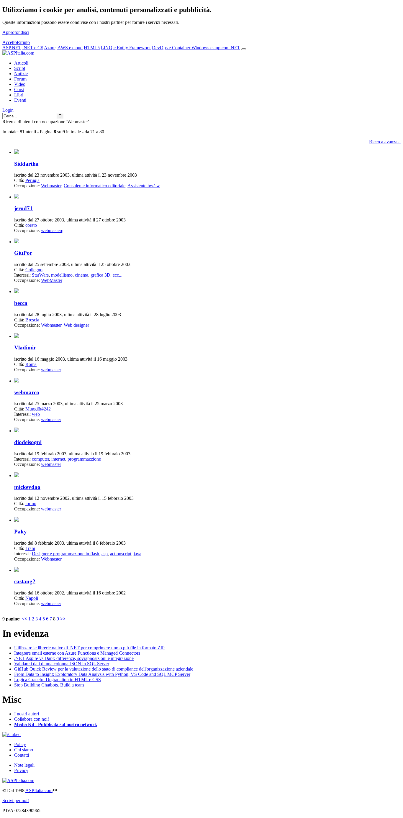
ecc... (117, 274)
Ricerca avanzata (385, 141)
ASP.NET (11, 47)
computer (40, 458)
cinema (81, 274)
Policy (20, 744)
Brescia (32, 319)
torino (30, 503)
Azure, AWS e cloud (63, 47)
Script (19, 68)
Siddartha (26, 164)
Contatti (21, 755)
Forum (20, 78)
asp (104, 553)
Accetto (9, 42)
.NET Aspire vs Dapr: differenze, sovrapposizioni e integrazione (74, 658)
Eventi (20, 100)
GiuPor (23, 253)
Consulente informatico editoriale (94, 185)
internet (58, 458)
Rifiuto (23, 42)
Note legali (24, 765)
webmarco (26, 392)
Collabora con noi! (31, 719)
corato (31, 225)
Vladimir (25, 347)
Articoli (21, 62)
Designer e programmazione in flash (65, 553)
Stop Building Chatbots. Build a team (49, 684)
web (36, 414)
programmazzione (84, 458)
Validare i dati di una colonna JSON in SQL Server (61, 663)
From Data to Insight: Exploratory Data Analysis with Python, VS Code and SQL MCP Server (102, 674)
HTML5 (92, 47)
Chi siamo (23, 749)
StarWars (40, 274)
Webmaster (51, 185)
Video (19, 84)
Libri (18, 94)
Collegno (33, 269)
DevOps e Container (171, 47)
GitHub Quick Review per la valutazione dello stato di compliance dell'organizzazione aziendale (103, 668)
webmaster (51, 369)
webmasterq (52, 230)
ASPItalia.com (39, 790)
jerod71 (23, 208)
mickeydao (27, 487)
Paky (20, 531)
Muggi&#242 (38, 408)
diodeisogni (28, 442)
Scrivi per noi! (15, 800)
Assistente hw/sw (143, 185)
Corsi (19, 89)
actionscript (120, 553)
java (137, 553)
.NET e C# (32, 47)
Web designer (76, 325)
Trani (30, 548)
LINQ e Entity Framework (126, 47)
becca (20, 303)
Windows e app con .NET (215, 47)
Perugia (32, 180)
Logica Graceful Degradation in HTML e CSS (57, 679)
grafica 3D (100, 274)
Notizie (21, 73)
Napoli (31, 598)
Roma (31, 364)
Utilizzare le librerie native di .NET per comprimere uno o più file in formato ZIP (89, 647)
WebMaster (51, 280)
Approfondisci (15, 32)
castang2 (24, 581)
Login (8, 110)
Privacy (21, 770)
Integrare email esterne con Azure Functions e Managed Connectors (77, 653)
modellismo (62, 274)
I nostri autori (26, 713)
